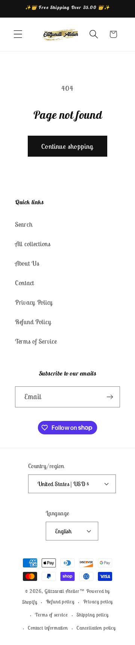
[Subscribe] (110, 396)
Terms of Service (36, 341)
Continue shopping (67, 146)
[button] (18, 34)
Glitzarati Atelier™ (65, 591)
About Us (27, 263)
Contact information (48, 628)
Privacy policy (98, 602)
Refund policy (60, 602)
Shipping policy (92, 615)
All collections (33, 244)
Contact (24, 283)
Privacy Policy (34, 302)
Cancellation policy (96, 628)
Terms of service (51, 615)
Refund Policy (33, 322)
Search (23, 224)
